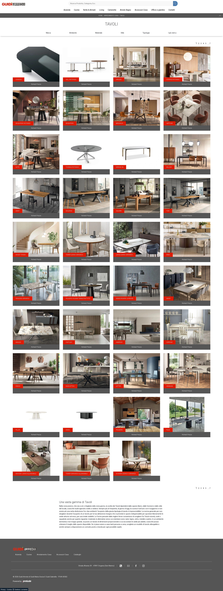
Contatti (172, 10)
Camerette (112, 10)
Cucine (76, 10)
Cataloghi (77, 555)
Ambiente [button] (73, 33)
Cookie (9, 589)
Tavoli (122, 15)
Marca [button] (48, 33)
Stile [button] (122, 33)
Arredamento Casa (111, 15)
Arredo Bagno (125, 10)
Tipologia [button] (146, 33)
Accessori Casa (141, 10)
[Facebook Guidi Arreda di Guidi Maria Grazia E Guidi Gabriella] (136, 566)
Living (101, 10)
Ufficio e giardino (158, 10)
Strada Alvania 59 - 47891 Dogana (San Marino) (96, 566)
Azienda (67, 10)
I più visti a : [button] (172, 33)
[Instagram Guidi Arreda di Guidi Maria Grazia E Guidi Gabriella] (143, 566)
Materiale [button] (98, 33)
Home (100, 15)
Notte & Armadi (89, 10)
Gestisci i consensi (21, 589)
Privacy (3, 589)
